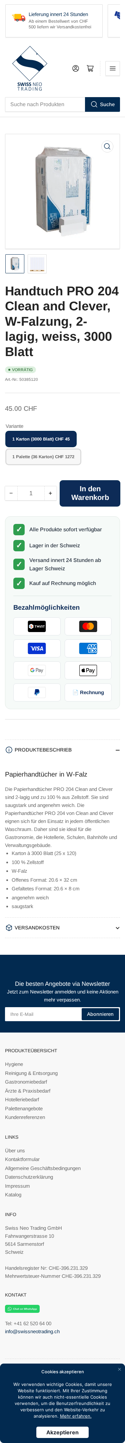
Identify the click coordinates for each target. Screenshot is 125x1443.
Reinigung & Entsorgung (31, 1073)
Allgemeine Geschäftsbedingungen (43, 1168)
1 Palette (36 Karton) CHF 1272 (43, 456)
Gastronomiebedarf (26, 1082)
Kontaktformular (22, 1159)
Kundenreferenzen (25, 1117)
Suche (107, 104)
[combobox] (62, 104)
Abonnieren (100, 1014)
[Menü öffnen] (112, 68)
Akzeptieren (62, 1432)
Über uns (15, 1150)
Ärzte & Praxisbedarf (27, 1091)
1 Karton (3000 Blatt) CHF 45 (41, 439)
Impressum (17, 1186)
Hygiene (14, 1064)
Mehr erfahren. (76, 1416)
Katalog (13, 1194)
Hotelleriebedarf (22, 1099)
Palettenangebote (24, 1108)
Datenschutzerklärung (29, 1177)
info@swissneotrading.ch (32, 1331)
